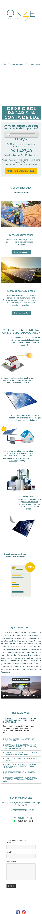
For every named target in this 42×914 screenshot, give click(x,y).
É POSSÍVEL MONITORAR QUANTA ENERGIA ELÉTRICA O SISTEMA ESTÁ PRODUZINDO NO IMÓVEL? (20, 779)
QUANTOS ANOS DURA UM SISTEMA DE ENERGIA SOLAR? (18, 740)
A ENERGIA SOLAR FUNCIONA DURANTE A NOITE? (19, 773)
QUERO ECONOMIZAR (21, 170)
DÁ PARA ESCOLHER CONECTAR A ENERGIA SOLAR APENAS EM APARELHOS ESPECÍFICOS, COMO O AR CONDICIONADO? (20, 746)
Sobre (38, 64)
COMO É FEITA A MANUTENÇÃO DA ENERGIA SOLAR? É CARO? (20, 759)
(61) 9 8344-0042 (25, 821)
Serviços (11, 64)
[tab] (21, 720)
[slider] (11, 696)
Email (9, 852)
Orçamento (20, 64)
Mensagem (11, 861)
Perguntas (30, 64)
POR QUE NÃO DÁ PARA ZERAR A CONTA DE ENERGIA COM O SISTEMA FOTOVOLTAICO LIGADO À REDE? (19, 766)
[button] (21, 252)
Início (4, 64)
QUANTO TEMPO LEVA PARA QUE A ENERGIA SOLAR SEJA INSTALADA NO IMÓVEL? (20, 753)
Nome (9, 843)
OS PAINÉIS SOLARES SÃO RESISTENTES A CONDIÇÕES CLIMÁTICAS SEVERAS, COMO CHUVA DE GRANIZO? (19, 720)
